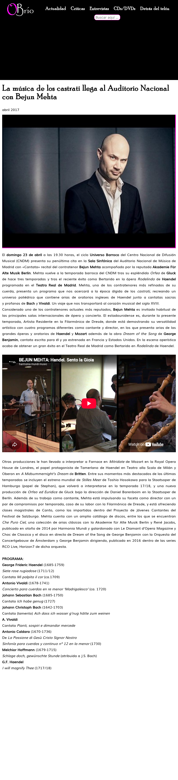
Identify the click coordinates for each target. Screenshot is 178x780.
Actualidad (55, 8)
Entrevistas (99, 8)
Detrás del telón (154, 8)
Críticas (78, 8)
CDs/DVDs (124, 8)
